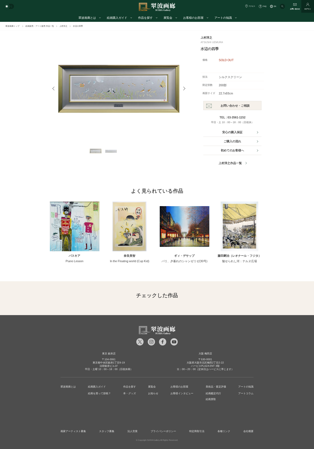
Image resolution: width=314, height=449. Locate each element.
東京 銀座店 (109, 353)
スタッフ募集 (106, 431)
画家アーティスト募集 (73, 431)
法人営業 (132, 431)
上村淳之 (63, 26)
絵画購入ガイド (97, 386)
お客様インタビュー (181, 393)
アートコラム (245, 393)
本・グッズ (129, 393)
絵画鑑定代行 (213, 393)
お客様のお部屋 (179, 386)
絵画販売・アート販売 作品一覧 (39, 26)
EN (275, 6)
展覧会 (152, 386)
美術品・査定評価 (216, 386)
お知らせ (153, 393)
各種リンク (224, 431)
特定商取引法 (196, 431)
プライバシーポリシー (163, 431)
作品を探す (129, 386)
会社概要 (248, 431)
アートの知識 (245, 386)
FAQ (264, 6)
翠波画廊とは (68, 386)
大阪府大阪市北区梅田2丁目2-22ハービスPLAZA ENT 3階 (205, 362)
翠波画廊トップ (12, 26)
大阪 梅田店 (205, 353)
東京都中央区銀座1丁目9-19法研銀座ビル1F (109, 362)
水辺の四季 (78, 26)
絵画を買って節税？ (99, 393)
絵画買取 (211, 399)
